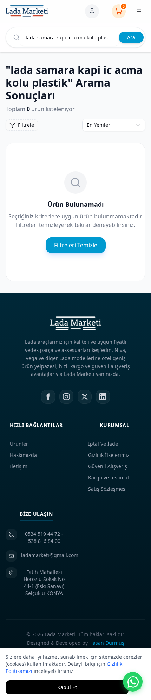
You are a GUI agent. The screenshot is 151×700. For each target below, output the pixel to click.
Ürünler (19, 443)
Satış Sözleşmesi (107, 488)
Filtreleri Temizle (75, 245)
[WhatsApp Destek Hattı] (133, 682)
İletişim (18, 466)
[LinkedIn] (103, 397)
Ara (131, 37)
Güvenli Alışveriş (107, 466)
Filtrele (26, 125)
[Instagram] (66, 397)
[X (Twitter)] (85, 397)
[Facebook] (48, 397)
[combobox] (113, 125)
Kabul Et (67, 687)
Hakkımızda (23, 455)
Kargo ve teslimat (108, 477)
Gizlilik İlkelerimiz (109, 455)
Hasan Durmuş (106, 642)
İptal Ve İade (103, 443)
